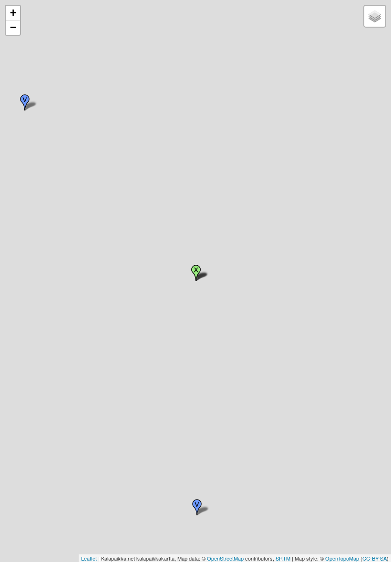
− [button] (13, 27)
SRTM (283, 558)
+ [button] (13, 13)
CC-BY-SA (374, 558)
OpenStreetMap (225, 558)
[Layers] (374, 16)
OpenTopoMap (342, 558)
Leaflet (89, 558)
